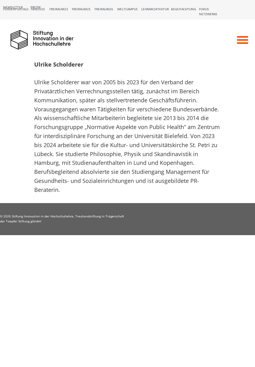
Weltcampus (127, 9)
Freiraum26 (104, 9)
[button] (242, 39)
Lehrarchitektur (155, 9)
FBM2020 (38, 9)
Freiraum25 (81, 9)
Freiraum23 (58, 9)
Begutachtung (183, 9)
